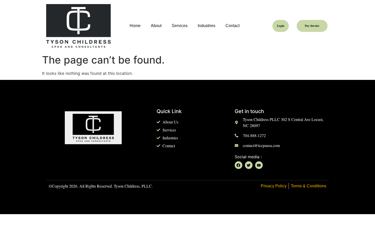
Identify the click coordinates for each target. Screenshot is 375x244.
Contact (233, 25)
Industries (206, 25)
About (156, 25)
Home (135, 25)
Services (180, 25)
